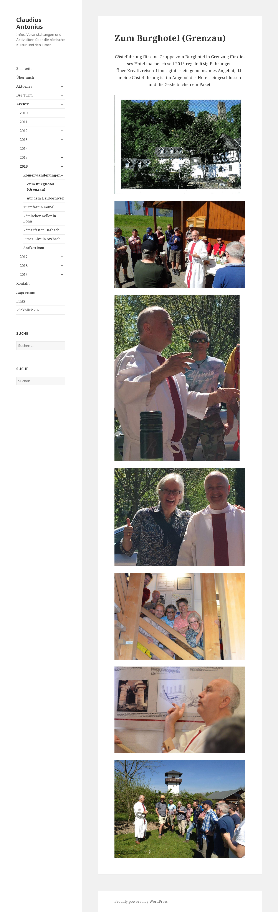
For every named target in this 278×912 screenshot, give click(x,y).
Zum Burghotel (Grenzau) (40, 187)
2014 (24, 148)
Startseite (24, 68)
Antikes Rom (33, 247)
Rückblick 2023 (28, 310)
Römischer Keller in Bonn (39, 219)
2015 (24, 157)
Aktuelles (24, 86)
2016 (24, 166)
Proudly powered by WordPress (141, 901)
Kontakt (23, 283)
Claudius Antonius (29, 23)
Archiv (22, 104)
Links (20, 301)
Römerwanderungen (42, 175)
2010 (24, 113)
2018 (24, 265)
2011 (24, 121)
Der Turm (24, 95)
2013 (24, 139)
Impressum (25, 292)
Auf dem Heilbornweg (45, 198)
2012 (24, 130)
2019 (24, 274)
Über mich (25, 77)
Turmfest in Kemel (38, 207)
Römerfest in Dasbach (41, 230)
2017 (24, 256)
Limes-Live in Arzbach (42, 239)
